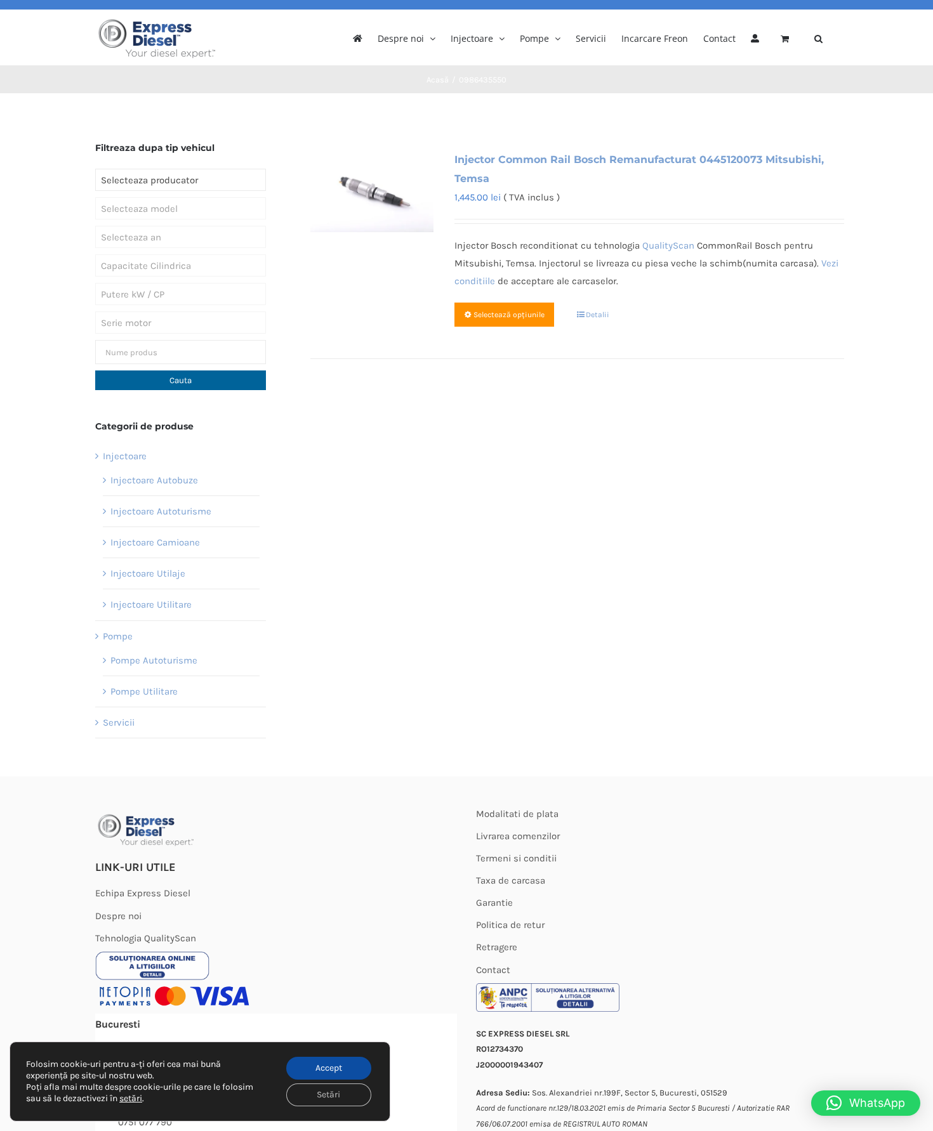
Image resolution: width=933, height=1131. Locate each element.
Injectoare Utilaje (147, 573)
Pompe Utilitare (144, 691)
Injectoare (125, 456)
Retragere (496, 947)
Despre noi (118, 916)
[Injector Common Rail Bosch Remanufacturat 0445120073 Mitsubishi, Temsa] (371, 191)
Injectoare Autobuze (154, 480)
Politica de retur (510, 925)
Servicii (119, 722)
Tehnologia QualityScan (145, 938)
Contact (493, 970)
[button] (818, 37)
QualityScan (668, 245)
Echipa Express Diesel (142, 893)
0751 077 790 (145, 1122)
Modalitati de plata (517, 814)
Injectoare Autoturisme (160, 511)
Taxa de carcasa (510, 880)
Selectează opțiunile (509, 314)
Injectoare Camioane (155, 542)
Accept (328, 1067)
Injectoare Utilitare (151, 604)
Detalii (597, 314)
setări (130, 1098)
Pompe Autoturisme (153, 660)
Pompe (118, 636)
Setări (328, 1094)
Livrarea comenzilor (518, 836)
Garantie (494, 902)
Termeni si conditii (516, 858)
